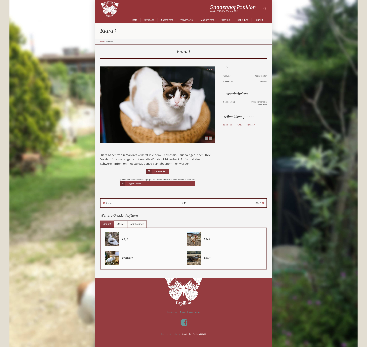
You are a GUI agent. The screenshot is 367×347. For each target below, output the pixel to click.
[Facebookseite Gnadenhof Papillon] (184, 322)
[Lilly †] (112, 239)
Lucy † (207, 257)
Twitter (239, 124)
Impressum (172, 312)
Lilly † (125, 239)
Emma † (109, 203)
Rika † (207, 239)
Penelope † (127, 257)
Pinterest (251, 124)
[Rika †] (194, 239)
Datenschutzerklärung (190, 312)
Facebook (227, 124)
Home (103, 41)
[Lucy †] (194, 257)
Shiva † (258, 203)
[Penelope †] (112, 257)
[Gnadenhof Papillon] (183, 288)
